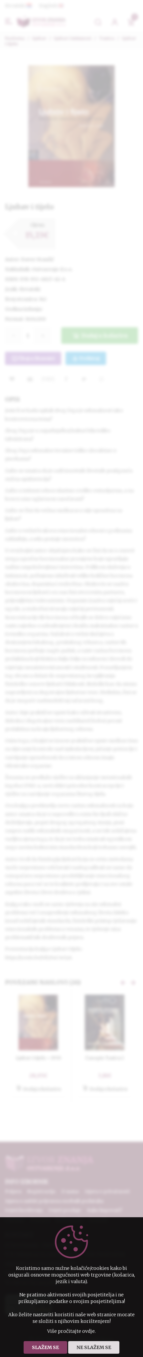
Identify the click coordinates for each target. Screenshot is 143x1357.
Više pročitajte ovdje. (71, 1331)
